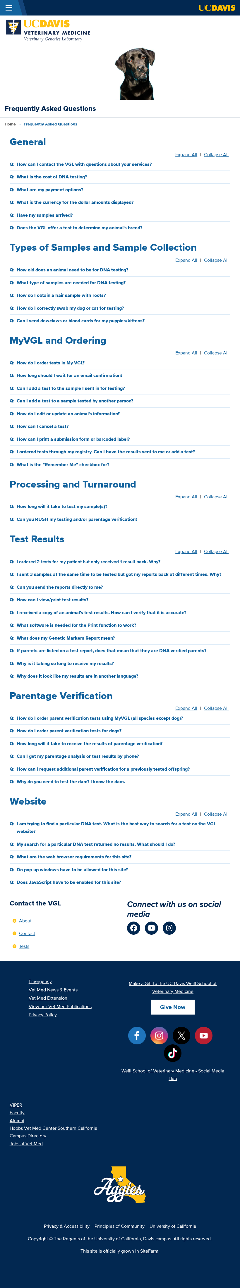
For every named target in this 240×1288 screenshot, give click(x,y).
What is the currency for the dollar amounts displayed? (75, 202)
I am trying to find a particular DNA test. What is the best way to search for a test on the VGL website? (116, 827)
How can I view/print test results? (52, 599)
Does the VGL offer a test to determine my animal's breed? (79, 227)
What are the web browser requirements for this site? (74, 856)
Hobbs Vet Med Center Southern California (53, 1128)
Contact (27, 933)
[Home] (48, 29)
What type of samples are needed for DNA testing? (71, 282)
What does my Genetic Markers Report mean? (66, 638)
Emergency (40, 981)
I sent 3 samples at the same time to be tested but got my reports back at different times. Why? (119, 574)
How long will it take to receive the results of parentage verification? (89, 743)
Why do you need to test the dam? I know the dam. (71, 781)
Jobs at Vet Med (26, 1143)
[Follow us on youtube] (151, 928)
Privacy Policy (43, 1014)
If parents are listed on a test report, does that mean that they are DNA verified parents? (111, 650)
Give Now (172, 1007)
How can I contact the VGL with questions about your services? (84, 164)
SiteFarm (149, 1250)
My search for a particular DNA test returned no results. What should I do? (96, 844)
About (25, 920)
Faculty (17, 1112)
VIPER (16, 1104)
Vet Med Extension (48, 997)
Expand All (186, 154)
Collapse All (216, 154)
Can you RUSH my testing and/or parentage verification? (77, 519)
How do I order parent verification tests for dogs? (69, 730)
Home (10, 124)
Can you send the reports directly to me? (60, 587)
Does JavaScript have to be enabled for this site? (69, 882)
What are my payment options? (50, 189)
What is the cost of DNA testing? (52, 176)
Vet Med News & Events (53, 989)
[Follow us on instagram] (169, 928)
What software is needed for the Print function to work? (76, 625)
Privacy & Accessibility (67, 1226)
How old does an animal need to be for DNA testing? (72, 269)
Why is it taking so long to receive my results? (65, 663)
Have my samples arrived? (45, 215)
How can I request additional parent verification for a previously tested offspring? (103, 769)
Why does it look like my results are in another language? (77, 676)
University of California (173, 1226)
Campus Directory (28, 1135)
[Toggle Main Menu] (9, 8)
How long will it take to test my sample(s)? (62, 506)
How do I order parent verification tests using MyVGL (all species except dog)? (100, 718)
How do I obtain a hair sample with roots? (61, 295)
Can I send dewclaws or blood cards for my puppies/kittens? (81, 320)
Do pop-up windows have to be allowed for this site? (72, 869)
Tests (24, 946)
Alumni (17, 1120)
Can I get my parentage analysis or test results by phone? (78, 756)
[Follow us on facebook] (133, 928)
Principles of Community (120, 1226)
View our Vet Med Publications (60, 1006)
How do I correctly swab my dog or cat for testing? (70, 308)
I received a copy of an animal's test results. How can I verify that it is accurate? (101, 612)
